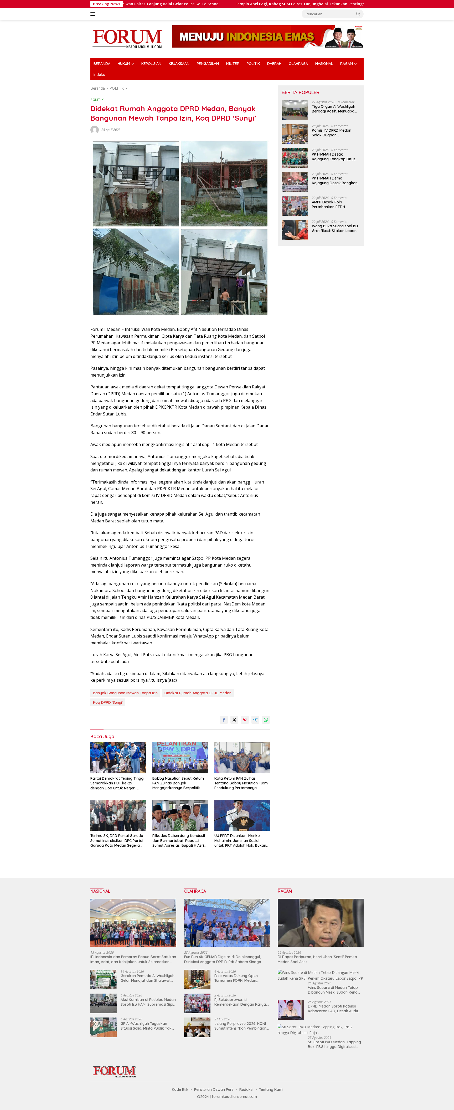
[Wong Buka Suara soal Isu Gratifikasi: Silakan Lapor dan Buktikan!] (295, 230)
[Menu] (93, 13)
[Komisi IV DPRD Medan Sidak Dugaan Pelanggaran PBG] (295, 134)
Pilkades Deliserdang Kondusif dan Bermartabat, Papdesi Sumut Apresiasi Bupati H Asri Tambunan (178, 840)
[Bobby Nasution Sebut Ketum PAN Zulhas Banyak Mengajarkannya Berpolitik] (180, 757)
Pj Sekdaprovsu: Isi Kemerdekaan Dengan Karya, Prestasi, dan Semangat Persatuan (240, 1002)
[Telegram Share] (255, 720)
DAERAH (274, 63)
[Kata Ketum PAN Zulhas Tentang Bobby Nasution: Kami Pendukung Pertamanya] (242, 757)
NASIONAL (324, 63)
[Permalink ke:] (94, 129)
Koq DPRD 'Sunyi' (108, 702)
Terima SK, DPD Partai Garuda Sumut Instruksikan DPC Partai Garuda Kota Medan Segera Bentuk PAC (116, 840)
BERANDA (102, 63)
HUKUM (124, 63)
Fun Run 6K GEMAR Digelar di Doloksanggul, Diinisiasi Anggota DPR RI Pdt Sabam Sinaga (222, 959)
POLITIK (253, 63)
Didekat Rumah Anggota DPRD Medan (197, 693)
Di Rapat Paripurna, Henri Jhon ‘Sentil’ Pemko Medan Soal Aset (317, 959)
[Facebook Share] (224, 720)
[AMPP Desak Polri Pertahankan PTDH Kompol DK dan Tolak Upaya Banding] (295, 206)
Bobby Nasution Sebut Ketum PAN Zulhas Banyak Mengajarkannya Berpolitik (178, 783)
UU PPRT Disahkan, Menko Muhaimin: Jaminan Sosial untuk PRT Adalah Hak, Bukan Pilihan (240, 840)
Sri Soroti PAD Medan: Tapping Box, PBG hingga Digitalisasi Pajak (334, 1044)
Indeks (99, 74)
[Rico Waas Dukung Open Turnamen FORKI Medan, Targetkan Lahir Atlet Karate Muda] (197, 979)
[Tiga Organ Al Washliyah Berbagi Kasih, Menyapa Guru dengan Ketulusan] (295, 110)
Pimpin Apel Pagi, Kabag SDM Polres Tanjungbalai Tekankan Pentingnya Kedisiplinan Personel (248, 4)
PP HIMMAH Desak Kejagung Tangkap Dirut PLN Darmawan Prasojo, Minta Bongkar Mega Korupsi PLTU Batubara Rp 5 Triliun (335, 156)
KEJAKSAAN (179, 63)
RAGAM (346, 63)
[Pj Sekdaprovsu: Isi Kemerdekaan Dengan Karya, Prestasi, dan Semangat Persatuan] (197, 1003)
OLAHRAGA (298, 63)
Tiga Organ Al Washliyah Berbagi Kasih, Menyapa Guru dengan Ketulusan (333, 109)
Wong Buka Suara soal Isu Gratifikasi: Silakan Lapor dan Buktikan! (335, 228)
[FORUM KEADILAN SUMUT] (127, 38)
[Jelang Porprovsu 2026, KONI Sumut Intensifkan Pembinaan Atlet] (197, 1027)
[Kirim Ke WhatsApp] (266, 720)
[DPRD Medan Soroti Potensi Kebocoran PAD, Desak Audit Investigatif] (291, 1010)
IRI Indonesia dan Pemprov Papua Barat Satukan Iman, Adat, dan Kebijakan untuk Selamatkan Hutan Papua (133, 959)
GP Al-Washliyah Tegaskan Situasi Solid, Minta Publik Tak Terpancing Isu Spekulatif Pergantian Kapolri (146, 1026)
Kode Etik (180, 1089)
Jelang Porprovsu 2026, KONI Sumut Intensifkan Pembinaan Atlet (240, 1026)
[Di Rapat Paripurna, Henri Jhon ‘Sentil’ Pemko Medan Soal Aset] (321, 923)
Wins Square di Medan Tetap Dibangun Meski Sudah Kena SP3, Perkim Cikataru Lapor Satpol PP (333, 990)
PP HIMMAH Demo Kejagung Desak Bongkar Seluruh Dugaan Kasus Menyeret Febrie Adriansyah (334, 180)
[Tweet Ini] (234, 720)
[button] (358, 13)
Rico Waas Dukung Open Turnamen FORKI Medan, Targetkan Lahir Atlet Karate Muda (239, 978)
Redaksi (246, 1089)
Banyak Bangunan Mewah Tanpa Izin (125, 693)
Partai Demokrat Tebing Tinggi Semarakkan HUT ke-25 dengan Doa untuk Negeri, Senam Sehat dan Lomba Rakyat (117, 783)
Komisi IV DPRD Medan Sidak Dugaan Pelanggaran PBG (331, 132)
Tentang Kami (271, 1089)
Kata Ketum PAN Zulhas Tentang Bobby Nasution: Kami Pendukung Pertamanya (241, 783)
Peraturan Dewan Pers (214, 1089)
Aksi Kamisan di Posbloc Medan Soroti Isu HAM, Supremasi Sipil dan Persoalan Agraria (148, 1002)
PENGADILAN (208, 63)
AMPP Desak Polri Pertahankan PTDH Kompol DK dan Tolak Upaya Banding (331, 204)
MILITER (232, 63)
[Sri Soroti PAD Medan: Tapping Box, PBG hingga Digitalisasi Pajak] (321, 1030)
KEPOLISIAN (151, 63)
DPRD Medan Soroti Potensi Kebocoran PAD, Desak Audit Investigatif (333, 1008)
